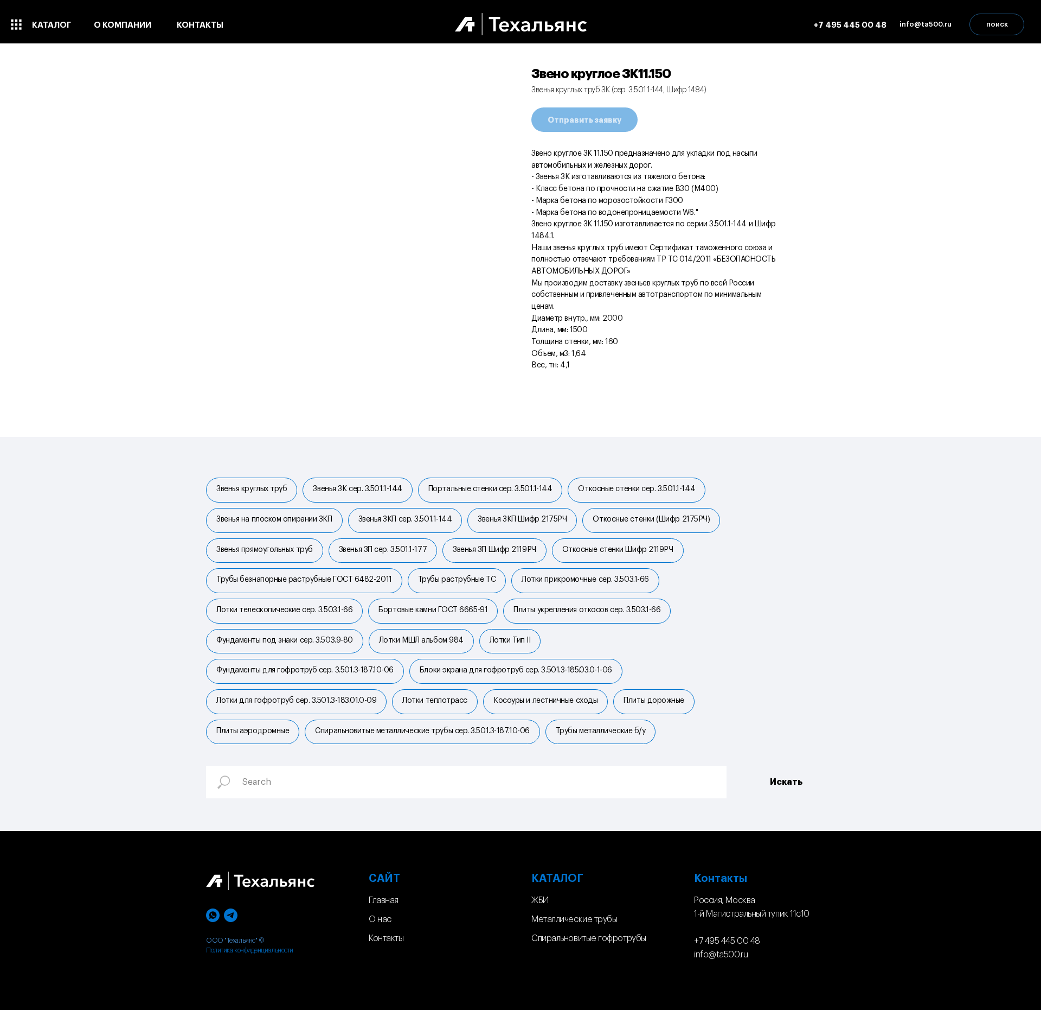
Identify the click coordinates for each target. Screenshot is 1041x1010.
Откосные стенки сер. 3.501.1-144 (636, 489)
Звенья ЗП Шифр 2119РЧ (494, 550)
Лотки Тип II (510, 640)
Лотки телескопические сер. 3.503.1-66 (284, 610)
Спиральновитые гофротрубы (588, 938)
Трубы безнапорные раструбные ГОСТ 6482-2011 (304, 579)
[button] (925, 24)
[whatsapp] (213, 915)
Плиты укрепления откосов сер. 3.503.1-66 (586, 610)
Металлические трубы (574, 919)
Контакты (386, 938)
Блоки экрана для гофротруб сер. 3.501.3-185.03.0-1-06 (516, 670)
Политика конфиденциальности (249, 950)
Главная (384, 900)
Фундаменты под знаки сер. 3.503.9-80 (284, 640)
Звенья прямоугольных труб (264, 550)
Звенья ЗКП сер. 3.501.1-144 (405, 519)
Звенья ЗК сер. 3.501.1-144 (357, 489)
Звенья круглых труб (251, 489)
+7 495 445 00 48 (727, 941)
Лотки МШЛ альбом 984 (421, 640)
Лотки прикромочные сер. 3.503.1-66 (585, 579)
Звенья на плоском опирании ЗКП (274, 519)
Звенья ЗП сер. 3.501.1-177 (383, 550)
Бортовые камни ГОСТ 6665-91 (432, 610)
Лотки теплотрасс (434, 700)
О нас (380, 919)
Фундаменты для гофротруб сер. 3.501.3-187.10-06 (305, 670)
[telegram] (230, 915)
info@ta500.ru (721, 954)
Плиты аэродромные (252, 731)
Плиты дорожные (654, 700)
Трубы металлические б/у (601, 731)
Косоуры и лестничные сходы (545, 700)
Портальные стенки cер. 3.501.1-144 (490, 489)
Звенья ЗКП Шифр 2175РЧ (522, 519)
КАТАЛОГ (557, 878)
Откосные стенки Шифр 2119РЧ (617, 550)
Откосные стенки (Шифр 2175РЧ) (651, 519)
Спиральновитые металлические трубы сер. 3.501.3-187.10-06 (422, 731)
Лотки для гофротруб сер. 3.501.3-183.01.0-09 (296, 700)
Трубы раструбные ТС (457, 579)
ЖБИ (540, 900)
